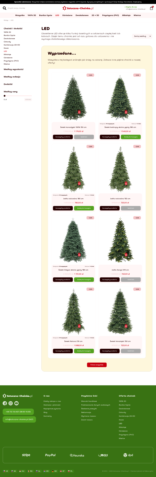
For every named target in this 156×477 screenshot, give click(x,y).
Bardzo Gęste (45, 15)
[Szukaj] (4, 8)
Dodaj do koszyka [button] (131, 137)
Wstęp (6, 20)
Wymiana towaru (88, 416)
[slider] (4, 96)
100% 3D (32, 15)
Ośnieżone (67, 15)
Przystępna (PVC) (110, 15)
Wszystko (20, 15)
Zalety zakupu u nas (52, 401)
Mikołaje (126, 15)
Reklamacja (86, 412)
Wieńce (137, 15)
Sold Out (84, 137)
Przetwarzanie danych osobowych (95, 405)
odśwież (28, 99)
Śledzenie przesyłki (89, 409)
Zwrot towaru (87, 420)
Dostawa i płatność (52, 405)
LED (57, 15)
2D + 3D (95, 15)
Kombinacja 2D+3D (12, 45)
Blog (45, 412)
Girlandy (7, 42)
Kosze (6, 48)
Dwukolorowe (82, 15)
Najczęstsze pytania (52, 409)
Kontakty (48, 416)
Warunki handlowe (89, 401)
